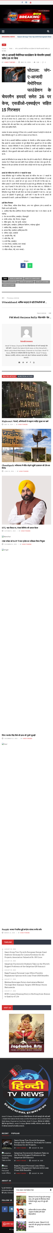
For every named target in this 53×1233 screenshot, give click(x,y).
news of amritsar (16, 278)
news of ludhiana (42, 282)
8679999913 (7, 1188)
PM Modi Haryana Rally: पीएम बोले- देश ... (30, 317)
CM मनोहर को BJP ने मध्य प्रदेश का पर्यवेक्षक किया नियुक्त (23, 541)
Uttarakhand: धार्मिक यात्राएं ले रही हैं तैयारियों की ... (24, 302)
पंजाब (4, 45)
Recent (5, 1133)
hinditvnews (9, 62)
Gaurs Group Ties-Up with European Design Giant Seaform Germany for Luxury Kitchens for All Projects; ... (32, 1142)
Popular (15, 1133)
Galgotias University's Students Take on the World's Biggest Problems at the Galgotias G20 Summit (31, 1155)
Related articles (9, 376)
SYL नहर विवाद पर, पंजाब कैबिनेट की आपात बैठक (20, 527)
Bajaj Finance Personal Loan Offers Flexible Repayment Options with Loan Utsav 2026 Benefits (31, 1168)
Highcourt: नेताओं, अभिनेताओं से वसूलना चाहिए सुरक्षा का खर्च (25, 421)
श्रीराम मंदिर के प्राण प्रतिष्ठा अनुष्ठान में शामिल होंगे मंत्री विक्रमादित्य (37, 1211)
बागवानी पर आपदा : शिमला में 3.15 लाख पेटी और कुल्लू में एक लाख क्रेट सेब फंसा (39, 1224)
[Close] (50, 1190)
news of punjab (8, 285)
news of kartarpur (26, 282)
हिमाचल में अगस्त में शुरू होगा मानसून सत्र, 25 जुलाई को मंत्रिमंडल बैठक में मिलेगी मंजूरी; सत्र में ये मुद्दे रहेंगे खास (39, 1200)
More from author (25, 376)
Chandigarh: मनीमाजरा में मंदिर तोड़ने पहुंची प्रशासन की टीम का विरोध (26, 466)
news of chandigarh (32, 278)
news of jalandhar (9, 282)
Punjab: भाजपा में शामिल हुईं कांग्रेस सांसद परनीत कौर (22, 929)
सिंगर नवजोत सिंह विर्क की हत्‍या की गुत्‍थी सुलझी (18, 735)
